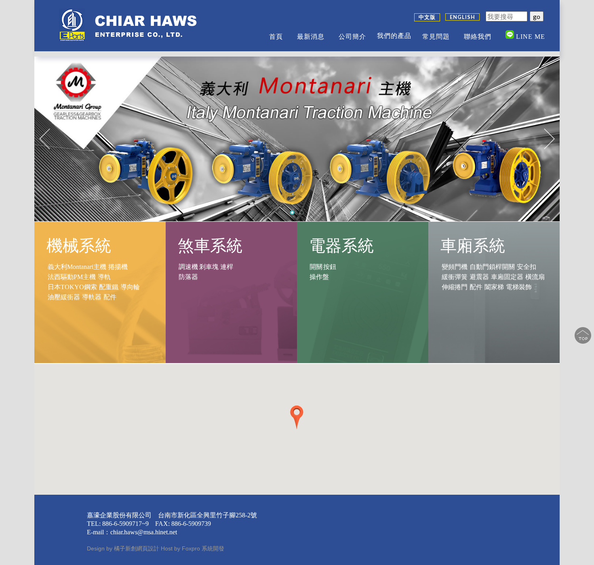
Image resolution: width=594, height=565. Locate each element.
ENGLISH (462, 17)
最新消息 (310, 36)
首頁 (276, 36)
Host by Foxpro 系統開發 (192, 548)
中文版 (427, 17)
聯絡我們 (477, 36)
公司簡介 (352, 36)
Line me (529, 36)
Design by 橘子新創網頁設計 (124, 548)
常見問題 (436, 36)
